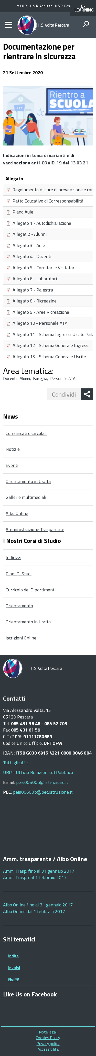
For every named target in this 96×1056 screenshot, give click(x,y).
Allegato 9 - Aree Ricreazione (41, 312)
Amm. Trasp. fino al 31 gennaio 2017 (38, 871)
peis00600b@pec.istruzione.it (43, 792)
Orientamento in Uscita (28, 481)
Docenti (10, 378)
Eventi (12, 465)
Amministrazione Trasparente (35, 529)
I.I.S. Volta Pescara (53, 24)
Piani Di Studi (18, 573)
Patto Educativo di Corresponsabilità (48, 200)
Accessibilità (48, 1049)
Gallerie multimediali (26, 497)
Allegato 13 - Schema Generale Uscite (49, 356)
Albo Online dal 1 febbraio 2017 (34, 911)
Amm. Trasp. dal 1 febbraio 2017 (35, 877)
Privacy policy (48, 1043)
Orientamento (19, 605)
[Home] (27, 25)
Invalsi (14, 967)
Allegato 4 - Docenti (32, 256)
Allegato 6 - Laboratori (35, 278)
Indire (13, 956)
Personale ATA (63, 378)
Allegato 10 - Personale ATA (40, 323)
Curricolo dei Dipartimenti (31, 589)
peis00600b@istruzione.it (42, 782)
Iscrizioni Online (21, 637)
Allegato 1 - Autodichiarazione (42, 223)
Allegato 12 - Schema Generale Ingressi (51, 345)
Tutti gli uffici (16, 762)
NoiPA (13, 979)
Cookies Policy (48, 1038)
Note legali (48, 1032)
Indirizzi (13, 557)
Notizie (13, 449)
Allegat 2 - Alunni (30, 234)
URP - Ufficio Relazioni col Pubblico (38, 772)
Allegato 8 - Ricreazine (35, 300)
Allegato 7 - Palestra (33, 289)
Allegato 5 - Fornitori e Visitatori (44, 267)
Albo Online (17, 513)
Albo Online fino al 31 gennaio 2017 (38, 904)
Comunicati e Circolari (26, 433)
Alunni (25, 378)
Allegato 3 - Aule (29, 245)
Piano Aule (23, 211)
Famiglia (40, 378)
